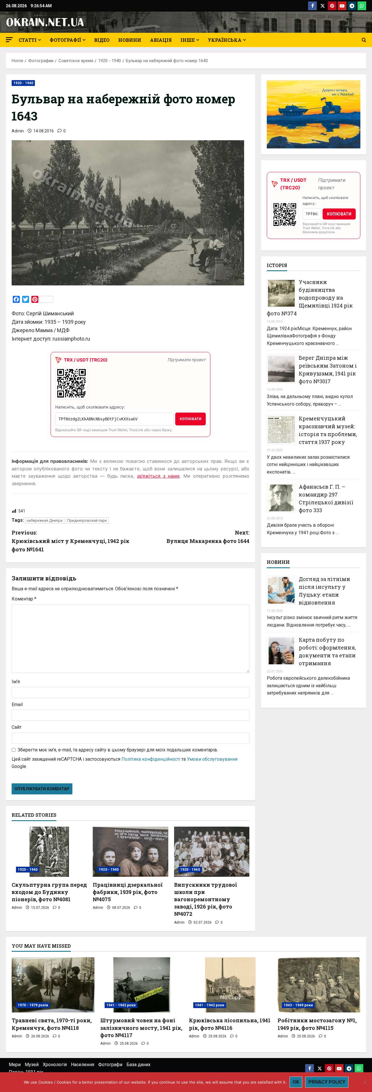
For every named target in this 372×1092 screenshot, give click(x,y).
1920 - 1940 (23, 83)
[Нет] (365, 1082)
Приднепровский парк (87, 520)
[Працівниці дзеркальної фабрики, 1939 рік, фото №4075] (130, 852)
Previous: (70, 541)
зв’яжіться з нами (158, 476)
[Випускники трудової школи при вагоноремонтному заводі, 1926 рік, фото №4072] (211, 852)
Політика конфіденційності (150, 759)
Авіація (161, 40)
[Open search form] (364, 40)
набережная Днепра (44, 520)
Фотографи (110, 1064)
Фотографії (65, 40)
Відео (102, 40)
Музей (32, 1064)
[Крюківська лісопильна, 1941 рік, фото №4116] (230, 984)
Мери (15, 1064)
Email (17, 704)
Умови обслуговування (212, 759)
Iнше (187, 40)
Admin (18, 131)
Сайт (17, 727)
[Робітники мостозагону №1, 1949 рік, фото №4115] (319, 984)
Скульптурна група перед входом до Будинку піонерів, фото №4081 (49, 892)
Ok (296, 1082)
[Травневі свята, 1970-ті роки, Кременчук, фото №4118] (53, 984)
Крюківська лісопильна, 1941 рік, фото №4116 (230, 1024)
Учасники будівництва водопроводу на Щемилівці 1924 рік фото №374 (310, 297)
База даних (138, 1064)
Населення (82, 1064)
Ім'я (16, 681)
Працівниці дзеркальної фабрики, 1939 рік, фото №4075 (127, 892)
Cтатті (28, 40)
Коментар (24, 599)
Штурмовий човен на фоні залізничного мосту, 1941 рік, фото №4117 (141, 1027)
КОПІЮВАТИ (190, 419)
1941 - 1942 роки (121, 1005)
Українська (225, 40)
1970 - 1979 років (33, 1005)
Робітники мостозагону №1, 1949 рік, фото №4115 (317, 1024)
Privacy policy (326, 1082)
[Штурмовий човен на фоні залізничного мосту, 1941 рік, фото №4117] (141, 984)
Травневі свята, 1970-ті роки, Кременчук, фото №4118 (52, 1024)
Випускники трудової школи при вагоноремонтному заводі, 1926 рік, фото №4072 (205, 899)
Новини (129, 40)
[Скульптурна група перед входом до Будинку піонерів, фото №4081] (49, 852)
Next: (208, 536)
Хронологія (55, 1064)
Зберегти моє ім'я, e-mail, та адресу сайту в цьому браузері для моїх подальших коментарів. (118, 750)
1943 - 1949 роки (298, 1005)
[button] (9, 39)
